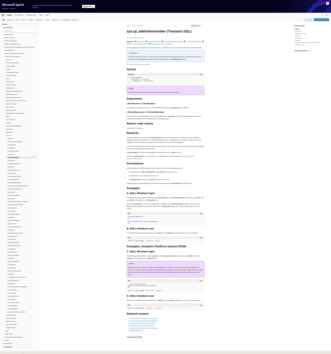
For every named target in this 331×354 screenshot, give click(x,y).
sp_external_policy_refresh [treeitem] (15, 233)
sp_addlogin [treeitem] (11, 148)
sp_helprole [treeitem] (11, 258)
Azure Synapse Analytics (193, 41)
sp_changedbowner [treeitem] (13, 179)
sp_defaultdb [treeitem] (11, 192)
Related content (299, 45)
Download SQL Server (321, 20)
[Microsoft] (3, 15)
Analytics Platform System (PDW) (137, 44)
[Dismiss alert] (327, 3)
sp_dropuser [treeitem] (11, 230)
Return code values (300, 33)
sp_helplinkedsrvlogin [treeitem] (14, 245)
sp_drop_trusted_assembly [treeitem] (15, 205)
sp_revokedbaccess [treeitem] (13, 296)
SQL (133, 25)
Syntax (297, 29)
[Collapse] (36, 24)
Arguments (298, 31)
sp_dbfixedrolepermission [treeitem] (15, 189)
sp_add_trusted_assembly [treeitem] (15, 141)
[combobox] (19, 27)
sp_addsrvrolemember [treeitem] (14, 164)
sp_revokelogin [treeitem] (12, 293)
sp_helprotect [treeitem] (11, 264)
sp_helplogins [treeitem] (12, 249)
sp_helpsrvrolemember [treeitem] (14, 271)
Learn (128, 25)
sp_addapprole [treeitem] (12, 145)
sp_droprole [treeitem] (11, 217)
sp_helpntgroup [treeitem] (12, 252)
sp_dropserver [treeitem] (12, 223)
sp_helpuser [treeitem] (11, 274)
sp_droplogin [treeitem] (11, 211)
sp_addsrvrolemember (134, 159)
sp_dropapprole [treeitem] (12, 208)
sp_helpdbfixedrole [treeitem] (13, 242)
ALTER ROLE (176, 59)
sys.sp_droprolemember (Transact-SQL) (143, 323)
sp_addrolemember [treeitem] (13, 157)
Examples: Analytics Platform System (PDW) (307, 42)
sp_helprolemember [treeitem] (13, 261)
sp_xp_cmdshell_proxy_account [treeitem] (16, 312)
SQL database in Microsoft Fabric (162, 44)
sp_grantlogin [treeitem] (12, 239)
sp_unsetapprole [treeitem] (12, 305)
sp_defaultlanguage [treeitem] (13, 195)
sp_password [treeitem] (11, 283)
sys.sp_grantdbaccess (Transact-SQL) (142, 326)
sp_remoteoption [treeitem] (12, 290)
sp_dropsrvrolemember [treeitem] (14, 227)
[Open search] (322, 15)
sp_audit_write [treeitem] (12, 173)
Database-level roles (136, 330)
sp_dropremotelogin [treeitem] (13, 214)
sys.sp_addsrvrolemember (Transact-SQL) (143, 321)
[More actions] (202, 25)
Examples (298, 40)
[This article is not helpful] (311, 51)
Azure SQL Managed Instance (173, 41)
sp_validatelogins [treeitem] (13, 309)
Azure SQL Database (153, 41)
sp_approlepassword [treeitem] (14, 170)
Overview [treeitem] (9, 60)
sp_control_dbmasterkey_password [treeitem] (18, 186)
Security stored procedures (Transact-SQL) (144, 318)
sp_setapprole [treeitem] (12, 299)
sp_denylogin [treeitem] (11, 198)
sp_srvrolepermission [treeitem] (14, 302)
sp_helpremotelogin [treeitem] (13, 255)
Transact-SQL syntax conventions (139, 64)
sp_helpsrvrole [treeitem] (12, 268)
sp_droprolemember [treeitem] (13, 220)
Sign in (327, 15)
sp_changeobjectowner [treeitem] (14, 182)
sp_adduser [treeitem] (11, 167)
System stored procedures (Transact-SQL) (143, 328)
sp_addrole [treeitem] (11, 154)
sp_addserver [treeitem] (11, 160)
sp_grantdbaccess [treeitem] (13, 236)
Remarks (297, 36)
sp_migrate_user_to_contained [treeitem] (16, 277)
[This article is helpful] (309, 51)
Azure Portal (308, 20)
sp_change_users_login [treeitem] (14, 176)
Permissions (298, 38)
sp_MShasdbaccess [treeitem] (13, 280)
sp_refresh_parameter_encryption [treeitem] (17, 287)
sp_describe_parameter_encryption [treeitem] (18, 201)
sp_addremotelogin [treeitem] (13, 151)
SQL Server (140, 25)
